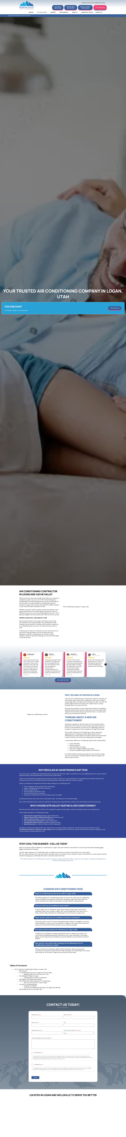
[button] (105, 664)
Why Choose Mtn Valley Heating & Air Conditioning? (34, 981)
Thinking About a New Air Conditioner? (35, 977)
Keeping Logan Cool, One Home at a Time (36, 974)
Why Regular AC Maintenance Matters (30, 979)
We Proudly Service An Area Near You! (30, 989)
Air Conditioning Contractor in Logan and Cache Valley (35, 972)
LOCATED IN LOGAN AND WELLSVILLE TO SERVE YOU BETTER (42, 987)
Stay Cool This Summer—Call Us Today (35, 982)
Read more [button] (26, 674)
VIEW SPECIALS (114, 308)
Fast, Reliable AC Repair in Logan (28, 976)
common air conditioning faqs (28, 984)
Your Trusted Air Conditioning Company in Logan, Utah (31, 969)
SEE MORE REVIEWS (63, 680)
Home (9, 15)
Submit (35, 1077)
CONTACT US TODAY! (30, 986)
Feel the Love (101, 7)
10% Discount (23, 971)
